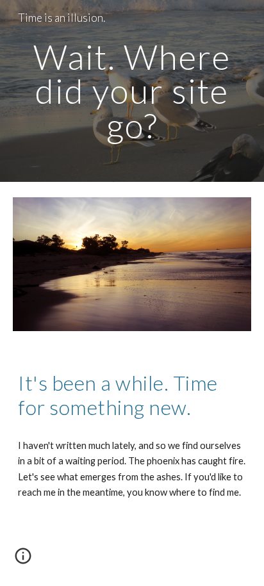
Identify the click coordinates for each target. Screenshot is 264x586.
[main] (132, 91)
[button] (23, 560)
